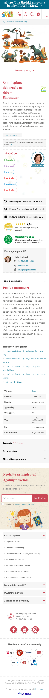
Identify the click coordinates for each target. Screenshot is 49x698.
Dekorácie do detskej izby (16, 21)
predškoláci (11, 184)
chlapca (9, 172)
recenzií (18, 230)
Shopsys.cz (38, 689)
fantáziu (9, 160)
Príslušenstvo (10, 451)
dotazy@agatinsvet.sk (27, 269)
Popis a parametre (12, 280)
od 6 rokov (10, 178)
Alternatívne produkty (14, 459)
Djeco (19, 382)
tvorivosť (10, 166)
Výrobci (9, 382)
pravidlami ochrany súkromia (24, 504)
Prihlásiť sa (40, 498)
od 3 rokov (10, 190)
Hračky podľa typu (14, 351)
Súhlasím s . (19, 504)
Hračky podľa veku (14, 358)
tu (11, 144)
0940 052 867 (24, 265)
